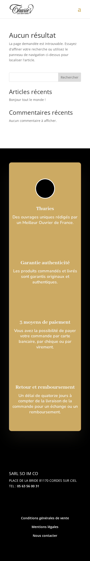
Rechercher (69, 77)
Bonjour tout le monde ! (27, 99)
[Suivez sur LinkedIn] (59, 502)
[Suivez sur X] (45, 502)
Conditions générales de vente (45, 518)
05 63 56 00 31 (28, 486)
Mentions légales (45, 527)
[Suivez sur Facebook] (30, 502)
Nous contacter (45, 535)
